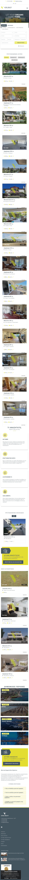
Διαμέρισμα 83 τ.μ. (8, 344)
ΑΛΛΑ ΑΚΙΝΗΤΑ (5, 29)
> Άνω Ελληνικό (12, 201)
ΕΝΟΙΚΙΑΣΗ (10, 25)
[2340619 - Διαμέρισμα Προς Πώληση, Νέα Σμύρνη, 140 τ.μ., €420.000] (14, 384)
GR (13, 3)
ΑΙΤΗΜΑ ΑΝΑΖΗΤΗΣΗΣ (6, 837)
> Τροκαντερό (12, 620)
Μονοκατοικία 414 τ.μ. (9, 199)
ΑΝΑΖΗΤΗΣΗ (20, 42)
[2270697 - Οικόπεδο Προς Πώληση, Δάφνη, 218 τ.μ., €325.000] (14, 579)
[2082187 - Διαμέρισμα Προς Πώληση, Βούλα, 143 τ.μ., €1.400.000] (14, 239)
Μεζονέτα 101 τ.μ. (7, 646)
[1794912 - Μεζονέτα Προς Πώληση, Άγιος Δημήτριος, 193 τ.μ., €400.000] (14, 312)
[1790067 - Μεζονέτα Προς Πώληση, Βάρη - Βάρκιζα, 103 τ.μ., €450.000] (14, 636)
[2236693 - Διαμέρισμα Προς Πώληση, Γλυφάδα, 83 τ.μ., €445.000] (14, 336)
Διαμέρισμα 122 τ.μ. (7, 674)
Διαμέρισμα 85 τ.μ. (8, 272)
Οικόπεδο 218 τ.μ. (7, 588)
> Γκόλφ (10, 127)
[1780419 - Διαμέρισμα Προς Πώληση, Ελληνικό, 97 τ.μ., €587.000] (14, 94)
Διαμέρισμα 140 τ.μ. (9, 393)
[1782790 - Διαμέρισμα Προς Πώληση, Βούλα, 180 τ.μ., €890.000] (14, 142)
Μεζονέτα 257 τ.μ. (8, 76)
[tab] (14, 788)
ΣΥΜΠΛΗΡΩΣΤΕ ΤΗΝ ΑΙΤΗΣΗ (11, 763)
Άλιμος (6, 176)
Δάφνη (5, 590)
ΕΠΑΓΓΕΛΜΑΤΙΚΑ (19, 27)
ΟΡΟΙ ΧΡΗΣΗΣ (4, 835)
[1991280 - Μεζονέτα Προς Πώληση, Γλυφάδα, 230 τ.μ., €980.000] (14, 215)
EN (15, 3)
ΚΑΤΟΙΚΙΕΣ (4, 27)
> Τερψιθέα (11, 346)
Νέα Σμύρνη (7, 394)
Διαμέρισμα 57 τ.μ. (7, 619)
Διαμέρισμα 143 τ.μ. (9, 248)
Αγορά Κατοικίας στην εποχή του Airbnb (16, 853)
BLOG (2, 843)
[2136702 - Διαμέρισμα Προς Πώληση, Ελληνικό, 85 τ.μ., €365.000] (14, 263)
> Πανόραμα (10, 153)
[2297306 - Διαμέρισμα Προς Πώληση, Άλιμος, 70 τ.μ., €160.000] (14, 359)
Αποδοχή (6, 878)
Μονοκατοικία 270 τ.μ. (9, 536)
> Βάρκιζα (12, 675)
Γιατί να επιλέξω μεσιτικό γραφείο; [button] (14, 792)
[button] (7, 32)
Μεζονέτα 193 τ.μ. (8, 320)
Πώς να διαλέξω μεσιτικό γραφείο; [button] (14, 788)
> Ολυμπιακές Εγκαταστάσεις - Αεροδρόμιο (12, 105)
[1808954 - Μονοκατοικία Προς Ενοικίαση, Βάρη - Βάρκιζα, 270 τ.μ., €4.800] (14, 527)
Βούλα (6, 78)
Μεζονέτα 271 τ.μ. (8, 174)
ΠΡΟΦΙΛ (3, 841)
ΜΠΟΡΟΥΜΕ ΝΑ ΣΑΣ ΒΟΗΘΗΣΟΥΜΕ (13, 562)
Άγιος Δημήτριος (8, 322)
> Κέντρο (9, 78)
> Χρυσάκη (12, 394)
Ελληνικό (7, 104)
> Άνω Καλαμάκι (11, 298)
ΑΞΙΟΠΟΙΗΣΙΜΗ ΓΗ (11, 27)
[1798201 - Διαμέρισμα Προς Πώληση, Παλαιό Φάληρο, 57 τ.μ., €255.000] (14, 607)
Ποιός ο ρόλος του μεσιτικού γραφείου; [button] (12, 797)
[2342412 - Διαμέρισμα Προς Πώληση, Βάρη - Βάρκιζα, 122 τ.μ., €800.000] (14, 663)
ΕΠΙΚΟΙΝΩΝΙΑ (4, 845)
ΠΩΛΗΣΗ (4, 25)
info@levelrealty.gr (18, 1)
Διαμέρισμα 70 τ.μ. (8, 367)
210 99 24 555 (9, 1)
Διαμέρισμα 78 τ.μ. (8, 417)
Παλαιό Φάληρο (7, 620)
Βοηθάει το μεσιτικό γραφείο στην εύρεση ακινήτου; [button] (14, 802)
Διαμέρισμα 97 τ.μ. (8, 103)
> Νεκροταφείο (15, 322)
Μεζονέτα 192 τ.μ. (8, 125)
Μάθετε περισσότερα (13, 878)
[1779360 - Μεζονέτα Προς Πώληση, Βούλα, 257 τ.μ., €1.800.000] (14, 69)
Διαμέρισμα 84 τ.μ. (8, 296)
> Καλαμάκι (10, 176)
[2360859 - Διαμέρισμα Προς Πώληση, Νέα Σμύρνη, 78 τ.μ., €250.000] (14, 408)
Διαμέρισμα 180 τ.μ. (9, 151)
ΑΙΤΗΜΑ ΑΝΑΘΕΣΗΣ (5, 839)
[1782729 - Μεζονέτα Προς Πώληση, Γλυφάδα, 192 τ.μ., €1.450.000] (14, 117)
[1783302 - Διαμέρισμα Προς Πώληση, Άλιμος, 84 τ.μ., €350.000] (14, 287)
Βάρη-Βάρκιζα (8, 538)
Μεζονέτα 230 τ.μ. (8, 224)
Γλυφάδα (7, 127)
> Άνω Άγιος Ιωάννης (11, 590)
